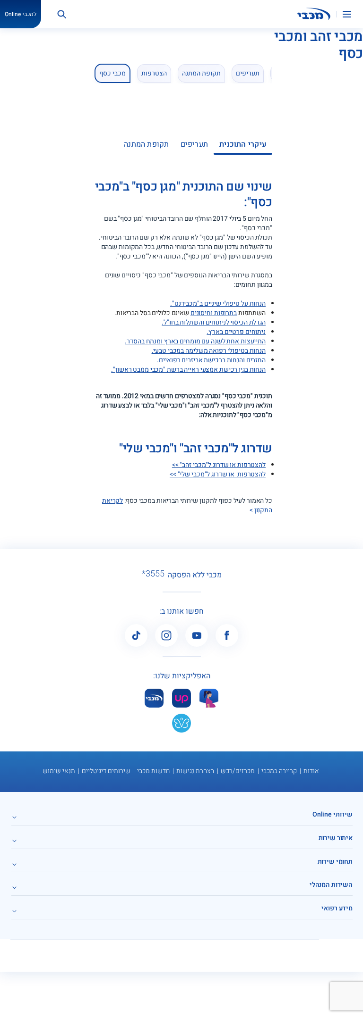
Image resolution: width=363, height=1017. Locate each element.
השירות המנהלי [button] (331, 885)
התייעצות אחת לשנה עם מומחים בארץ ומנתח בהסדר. (195, 341)
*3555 (153, 574)
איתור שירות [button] (336, 838)
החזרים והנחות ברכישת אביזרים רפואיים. (211, 360)
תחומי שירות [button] (335, 862)
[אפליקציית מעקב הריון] (208, 698)
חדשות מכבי (153, 771)
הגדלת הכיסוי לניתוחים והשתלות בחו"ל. (214, 322)
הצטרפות (154, 73)
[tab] (243, 148)
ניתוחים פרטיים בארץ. (236, 332)
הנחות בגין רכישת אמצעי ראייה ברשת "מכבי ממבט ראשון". (188, 370)
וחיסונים (201, 313)
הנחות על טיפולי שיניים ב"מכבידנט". (218, 303)
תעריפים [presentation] (194, 145)
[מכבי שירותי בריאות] (313, 14)
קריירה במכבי (279, 771)
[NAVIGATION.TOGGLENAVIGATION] (352, 14)
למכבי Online (20, 14)
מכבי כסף (112, 73)
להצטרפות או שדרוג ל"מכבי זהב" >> (219, 465)
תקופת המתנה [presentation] (146, 145)
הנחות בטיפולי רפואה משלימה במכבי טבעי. (209, 351)
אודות (311, 771)
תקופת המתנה (201, 73)
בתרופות (225, 313)
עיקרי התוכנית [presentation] (243, 145)
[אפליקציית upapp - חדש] (181, 698)
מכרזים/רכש (238, 771)
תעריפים (247, 73)
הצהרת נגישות (195, 771)
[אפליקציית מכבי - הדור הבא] (154, 698)
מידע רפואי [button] (337, 908)
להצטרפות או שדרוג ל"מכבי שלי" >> (218, 474)
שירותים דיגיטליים (106, 771)
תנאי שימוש (59, 771)
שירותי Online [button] (332, 814)
